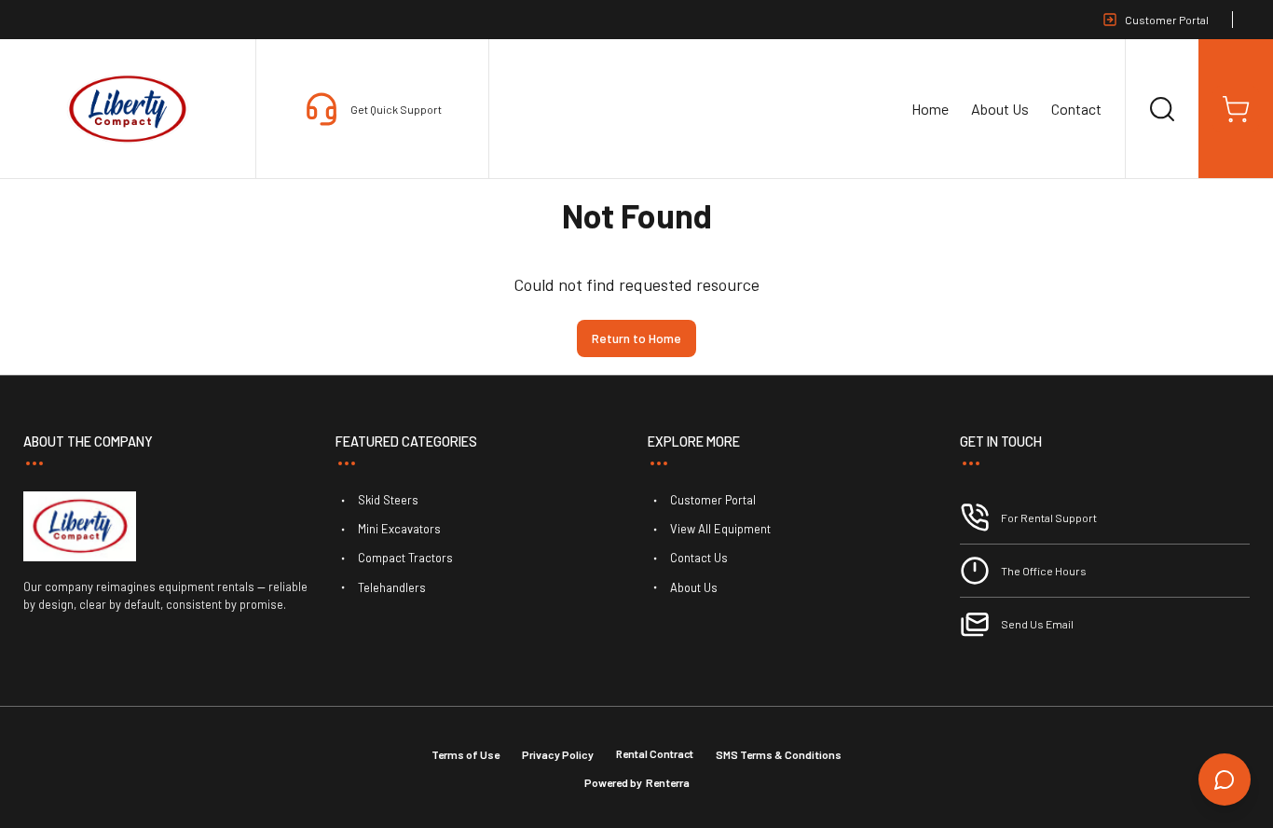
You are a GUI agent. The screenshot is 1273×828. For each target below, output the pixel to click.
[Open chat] (1224, 779)
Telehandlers (392, 587)
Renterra (668, 782)
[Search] (1162, 109)
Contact (1076, 108)
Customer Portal (1167, 19)
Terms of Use (465, 754)
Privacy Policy (558, 754)
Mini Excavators (399, 528)
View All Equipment (720, 528)
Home (930, 108)
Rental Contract (654, 753)
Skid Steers (388, 499)
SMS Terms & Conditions (779, 754)
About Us (1000, 108)
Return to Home (636, 338)
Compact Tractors (405, 557)
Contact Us (699, 557)
